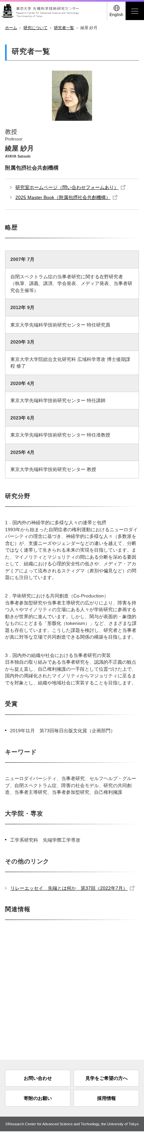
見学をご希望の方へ (106, 1078)
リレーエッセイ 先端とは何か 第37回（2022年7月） (69, 888)
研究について (35, 27)
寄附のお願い (38, 1098)
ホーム (11, 27)
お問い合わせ (38, 1078)
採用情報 (106, 1098)
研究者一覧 (64, 27)
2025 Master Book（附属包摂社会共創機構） (63, 197)
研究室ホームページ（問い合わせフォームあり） (67, 187)
